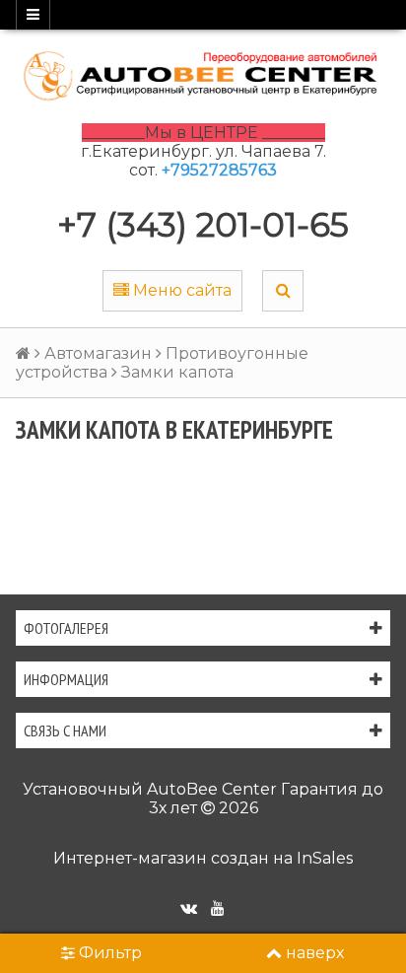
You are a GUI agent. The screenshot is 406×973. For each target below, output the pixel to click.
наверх (315, 952)
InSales (325, 858)
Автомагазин (98, 353)
